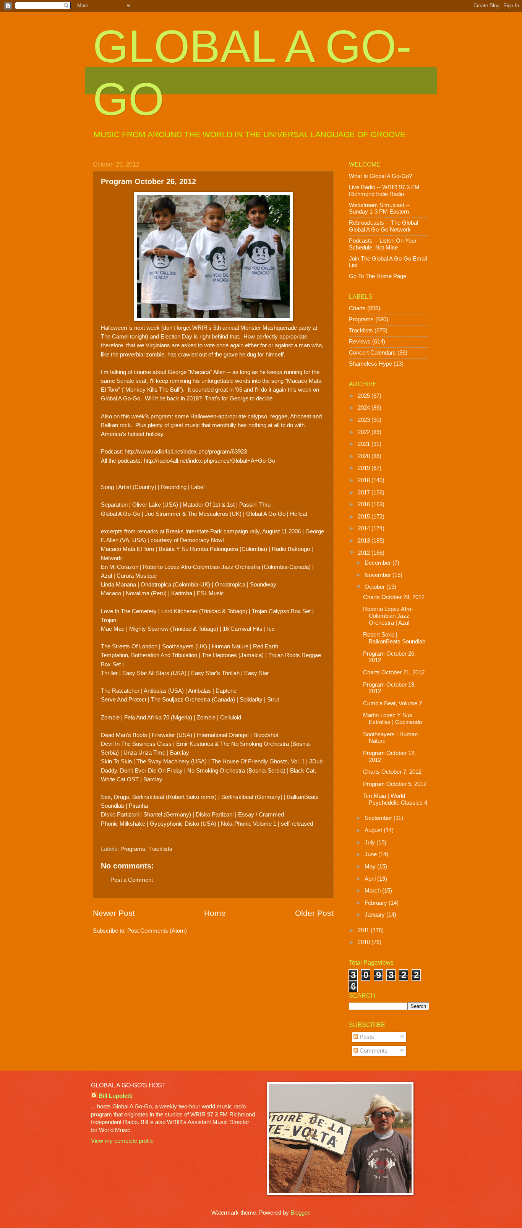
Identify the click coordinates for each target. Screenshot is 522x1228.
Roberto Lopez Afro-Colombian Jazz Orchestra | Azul (388, 615)
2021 (364, 444)
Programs (132, 849)
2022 (364, 432)
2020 (364, 456)
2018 (364, 480)
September (379, 818)
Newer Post (114, 913)
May (371, 866)
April (371, 879)
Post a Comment (131, 880)
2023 (364, 420)
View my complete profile (122, 1141)
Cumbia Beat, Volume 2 (392, 703)
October (375, 587)
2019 (364, 468)
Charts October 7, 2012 (392, 772)
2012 (364, 553)
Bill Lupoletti (116, 1096)
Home (215, 913)
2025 (364, 396)
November (378, 575)
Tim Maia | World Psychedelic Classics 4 (395, 799)
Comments (372, 1051)
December (378, 563)
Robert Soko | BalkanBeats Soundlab (394, 638)
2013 (364, 541)
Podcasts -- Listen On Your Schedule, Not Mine (383, 244)
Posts (366, 1037)
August (374, 830)
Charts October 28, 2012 (394, 597)
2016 (364, 504)
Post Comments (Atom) (157, 931)
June (371, 854)
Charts (357, 308)
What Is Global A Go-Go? (380, 176)
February (377, 903)
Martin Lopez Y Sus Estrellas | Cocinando (392, 718)
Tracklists (160, 849)
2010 (364, 942)
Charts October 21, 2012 (394, 672)
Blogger (299, 1213)
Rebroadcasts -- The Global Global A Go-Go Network (383, 226)
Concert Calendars (372, 353)
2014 (364, 528)
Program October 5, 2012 (394, 784)
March (373, 891)
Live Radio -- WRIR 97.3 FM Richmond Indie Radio (384, 190)
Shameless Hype (370, 364)
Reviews (360, 342)
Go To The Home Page (377, 276)
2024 (364, 408)
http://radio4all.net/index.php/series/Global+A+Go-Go (209, 460)
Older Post (314, 913)
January (375, 915)
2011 (364, 930)
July (370, 842)
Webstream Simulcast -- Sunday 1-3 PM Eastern (379, 208)
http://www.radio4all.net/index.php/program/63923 (186, 451)
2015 (364, 517)
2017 (364, 492)
